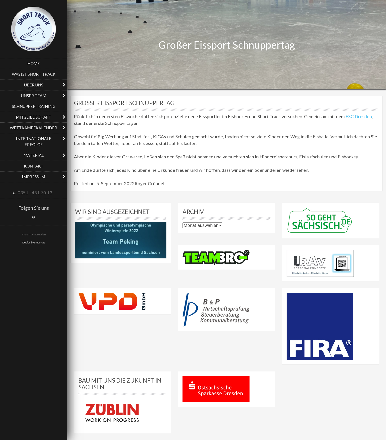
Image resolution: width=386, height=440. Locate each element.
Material (33, 155)
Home (33, 63)
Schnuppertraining (33, 106)
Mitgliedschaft (33, 117)
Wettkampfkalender (33, 127)
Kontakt (33, 165)
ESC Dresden (359, 116)
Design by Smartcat (33, 242)
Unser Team (33, 95)
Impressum (33, 176)
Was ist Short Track (33, 74)
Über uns (33, 84)
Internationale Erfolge (33, 141)
